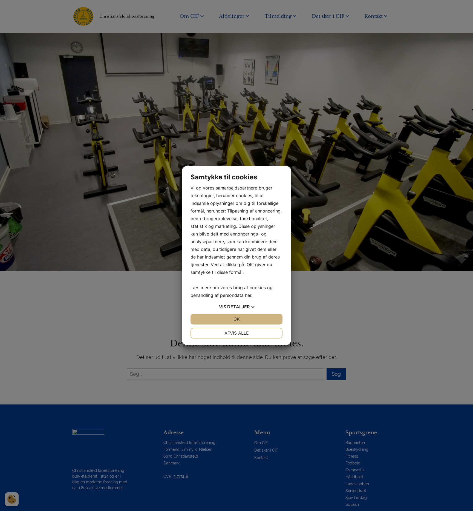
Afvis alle (236, 333)
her (248, 295)
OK (236, 319)
